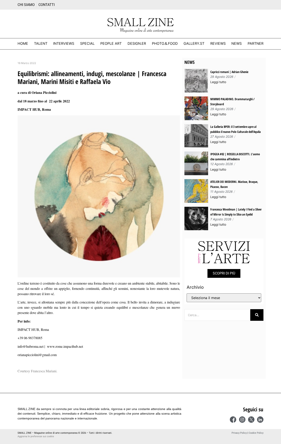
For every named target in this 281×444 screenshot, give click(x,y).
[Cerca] (256, 315)
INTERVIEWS (63, 43)
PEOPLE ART (111, 43)
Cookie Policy (256, 433)
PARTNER (255, 43)
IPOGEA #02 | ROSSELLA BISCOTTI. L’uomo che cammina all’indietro (235, 156)
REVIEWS (218, 43)
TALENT (40, 43)
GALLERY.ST (194, 43)
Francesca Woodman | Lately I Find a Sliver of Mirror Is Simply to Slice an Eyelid (236, 211)
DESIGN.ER (137, 43)
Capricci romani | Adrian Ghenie (229, 72)
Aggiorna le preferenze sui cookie (36, 436)
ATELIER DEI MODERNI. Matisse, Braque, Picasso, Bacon (234, 184)
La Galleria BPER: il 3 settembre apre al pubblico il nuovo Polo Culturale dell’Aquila (235, 129)
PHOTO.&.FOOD (165, 43)
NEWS (236, 43)
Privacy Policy (239, 433)
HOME (23, 43)
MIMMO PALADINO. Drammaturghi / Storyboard (232, 101)
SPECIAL (87, 43)
